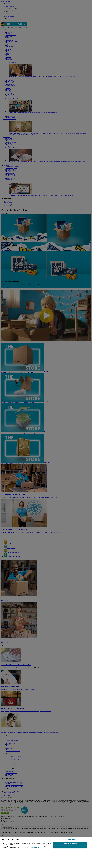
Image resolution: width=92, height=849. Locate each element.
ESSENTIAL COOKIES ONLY (70, 843)
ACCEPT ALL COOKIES (70, 846)
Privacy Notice (37, 847)
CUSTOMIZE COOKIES (70, 839)
